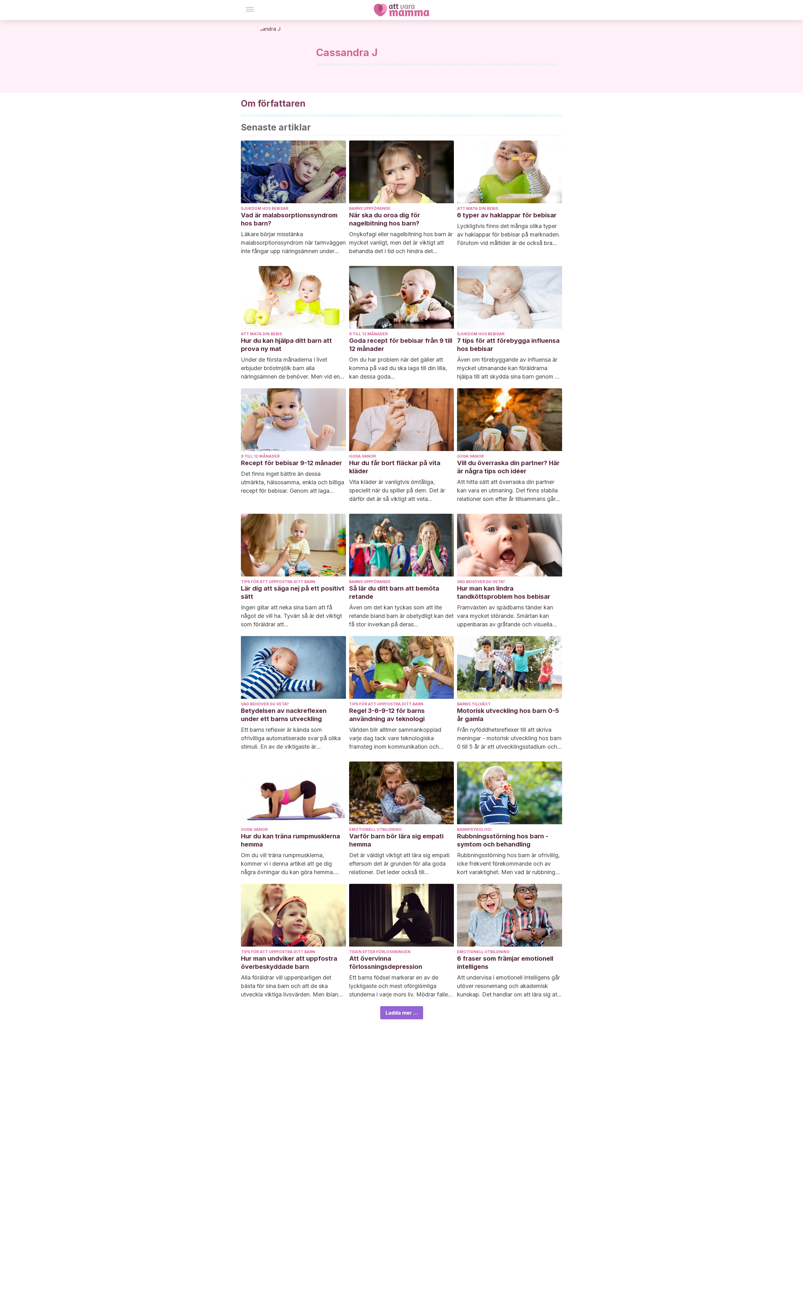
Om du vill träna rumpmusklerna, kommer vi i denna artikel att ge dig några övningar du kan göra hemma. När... (287, 864)
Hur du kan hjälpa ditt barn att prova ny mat (286, 345)
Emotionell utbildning (375, 829)
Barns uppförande (370, 208)
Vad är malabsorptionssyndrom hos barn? (289, 219)
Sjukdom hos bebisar (264, 208)
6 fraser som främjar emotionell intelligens (505, 962)
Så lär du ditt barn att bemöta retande (394, 592)
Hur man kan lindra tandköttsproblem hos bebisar (503, 592)
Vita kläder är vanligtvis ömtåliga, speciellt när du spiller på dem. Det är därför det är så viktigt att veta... (397, 490)
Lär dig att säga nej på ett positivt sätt (292, 592)
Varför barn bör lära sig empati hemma (396, 840)
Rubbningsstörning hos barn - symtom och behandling (502, 840)
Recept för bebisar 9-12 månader (291, 463)
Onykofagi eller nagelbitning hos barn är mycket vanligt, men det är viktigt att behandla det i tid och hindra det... (401, 242)
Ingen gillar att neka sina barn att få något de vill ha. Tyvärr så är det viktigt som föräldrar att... (291, 616)
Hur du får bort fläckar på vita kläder (394, 467)
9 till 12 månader (368, 334)
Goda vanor (362, 456)
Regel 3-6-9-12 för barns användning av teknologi (387, 715)
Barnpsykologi (474, 829)
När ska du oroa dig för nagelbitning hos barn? (384, 219)
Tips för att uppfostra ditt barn (278, 581)
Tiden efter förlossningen (380, 951)
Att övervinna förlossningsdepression (385, 962)
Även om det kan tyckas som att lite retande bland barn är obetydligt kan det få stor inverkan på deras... (401, 616)
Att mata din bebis (477, 208)
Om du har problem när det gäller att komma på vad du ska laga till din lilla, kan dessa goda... (398, 368)
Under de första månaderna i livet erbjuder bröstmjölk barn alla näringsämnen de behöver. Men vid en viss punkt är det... (290, 368)
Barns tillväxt (474, 704)
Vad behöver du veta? (481, 581)
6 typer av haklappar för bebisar (506, 215)
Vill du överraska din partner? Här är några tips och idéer (508, 467)
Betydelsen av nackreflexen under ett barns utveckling (284, 715)
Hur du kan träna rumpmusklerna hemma (290, 840)
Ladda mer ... (402, 1013)
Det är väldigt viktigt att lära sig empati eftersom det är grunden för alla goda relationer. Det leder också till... (399, 863)
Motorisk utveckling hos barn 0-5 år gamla (508, 715)
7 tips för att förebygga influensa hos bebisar (508, 345)
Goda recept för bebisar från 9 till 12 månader (400, 345)
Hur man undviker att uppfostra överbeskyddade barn (289, 962)
